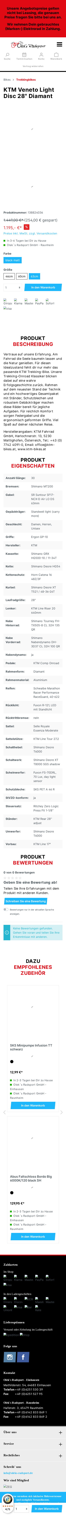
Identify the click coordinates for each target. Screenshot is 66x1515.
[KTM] (33, 130)
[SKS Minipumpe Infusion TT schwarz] (33, 1008)
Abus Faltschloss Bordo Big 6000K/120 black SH (31, 1178)
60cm (22, 276)
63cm (34, 276)
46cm (9, 276)
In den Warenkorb (43, 287)
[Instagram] (10, 1361)
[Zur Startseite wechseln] (28, 45)
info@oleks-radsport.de (18, 1473)
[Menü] (59, 45)
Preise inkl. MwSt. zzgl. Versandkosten (30, 233)
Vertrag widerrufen (33, 66)
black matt (12, 260)
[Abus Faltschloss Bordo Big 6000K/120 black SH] (33, 1139)
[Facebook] (23, 1361)
